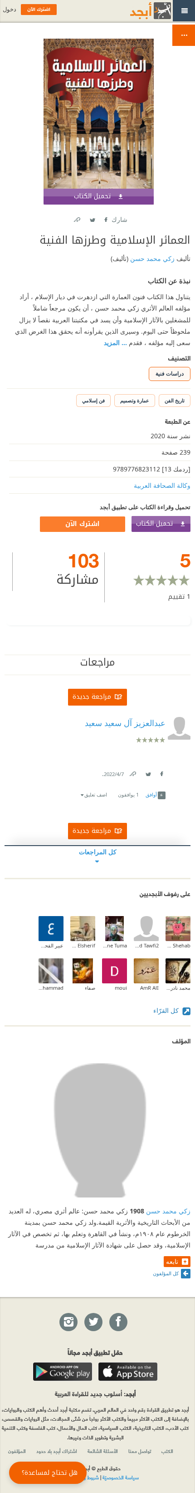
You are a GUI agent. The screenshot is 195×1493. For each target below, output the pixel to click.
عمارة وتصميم (134, 400)
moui (121, 987)
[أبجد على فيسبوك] (117, 1322)
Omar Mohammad (51, 987)
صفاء (90, 987)
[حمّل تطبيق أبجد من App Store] (128, 1371)
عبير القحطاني (51, 945)
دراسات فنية (170, 373)
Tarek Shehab (178, 945)
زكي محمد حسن (151, 258)
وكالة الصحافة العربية (162, 485)
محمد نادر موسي (178, 987)
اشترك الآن (82, 524)
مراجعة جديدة (92, 697)
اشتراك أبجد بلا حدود (56, 1450)
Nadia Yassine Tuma (114, 945)
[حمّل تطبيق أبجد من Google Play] (63, 1371)
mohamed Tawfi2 (146, 945)
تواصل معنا (139, 1450)
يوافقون (128, 794)
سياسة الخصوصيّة (120, 1477)
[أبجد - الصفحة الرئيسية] (139, 10)
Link (132, 772)
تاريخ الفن (175, 400)
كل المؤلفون (166, 1273)
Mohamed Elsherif (82, 945)
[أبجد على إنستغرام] (68, 1322)
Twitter (92, 218)
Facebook (105, 218)
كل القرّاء (166, 1010)
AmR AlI (149, 987)
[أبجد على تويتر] (92, 1322)
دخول (9, 9)
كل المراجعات (98, 851)
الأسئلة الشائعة (103, 1450)
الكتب (167, 1450)
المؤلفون (17, 1450)
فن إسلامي (93, 400)
